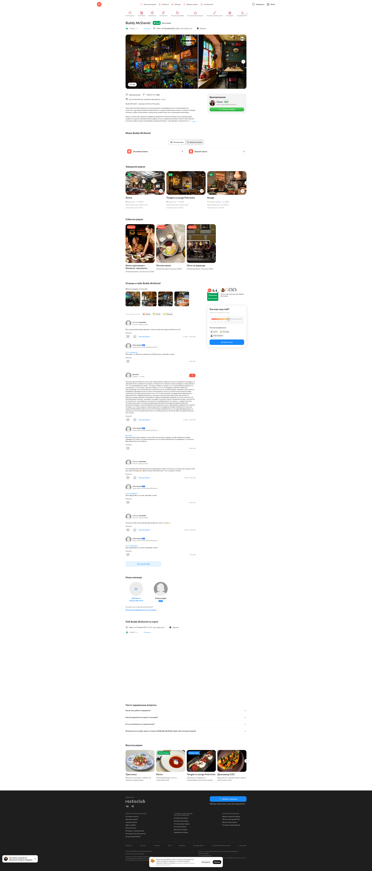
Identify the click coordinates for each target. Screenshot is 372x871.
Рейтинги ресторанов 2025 (231, 819)
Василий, (129, 435)
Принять (217, 862)
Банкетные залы (131, 828)
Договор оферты (198, 845)
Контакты (157, 845)
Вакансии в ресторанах (229, 822)
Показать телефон (228, 109)
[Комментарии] (135, 337)
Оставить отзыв (227, 342)
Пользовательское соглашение (135, 853)
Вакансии (182, 845)
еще (193, 121)
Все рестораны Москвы (133, 836)
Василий (136, 374)
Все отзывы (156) (143, 564)
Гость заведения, (132, 352)
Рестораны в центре (132, 816)
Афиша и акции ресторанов (231, 816)
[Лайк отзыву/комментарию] (128, 337)
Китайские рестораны (181, 818)
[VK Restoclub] (127, 807)
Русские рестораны (180, 826)
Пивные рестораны (132, 819)
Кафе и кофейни (131, 825)
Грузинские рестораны (181, 821)
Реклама (143, 845)
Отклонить (206, 862)
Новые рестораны (131, 822)
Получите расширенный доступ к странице (141, 610)
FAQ (169, 845)
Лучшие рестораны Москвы (231, 825)
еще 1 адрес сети (186, 28)
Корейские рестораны (181, 832)
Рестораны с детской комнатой (136, 833)
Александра (139, 345)
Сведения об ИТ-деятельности (221, 845)
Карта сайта (242, 845)
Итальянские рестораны (181, 824)
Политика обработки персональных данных (139, 851)
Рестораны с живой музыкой (135, 831)
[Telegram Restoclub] (132, 807)
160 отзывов (166, 23)
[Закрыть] (35, 859)
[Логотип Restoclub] (99, 4)
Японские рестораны (180, 829)
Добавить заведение (229, 799)
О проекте (129, 845)
